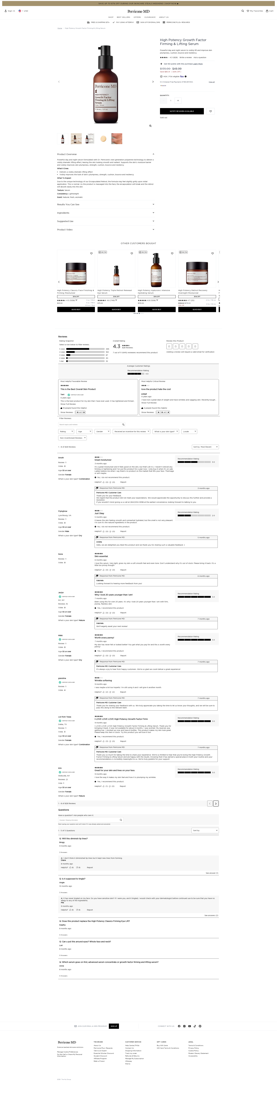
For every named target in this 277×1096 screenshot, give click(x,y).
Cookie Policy (193, 1051)
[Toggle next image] (153, 81)
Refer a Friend (99, 1061)
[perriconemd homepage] (138, 11)
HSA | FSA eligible (171, 76)
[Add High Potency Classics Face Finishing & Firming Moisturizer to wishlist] (91, 253)
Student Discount (100, 1056)
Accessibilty (193, 1056)
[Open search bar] (242, 11)
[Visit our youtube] (189, 1026)
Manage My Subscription (134, 1058)
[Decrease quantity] (163, 100)
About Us (97, 1045)
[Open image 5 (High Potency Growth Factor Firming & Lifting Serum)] (116, 138)
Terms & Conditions (195, 1045)
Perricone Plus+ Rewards (103, 1048)
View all (212, 82)
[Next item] (218, 282)
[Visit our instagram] (184, 1026)
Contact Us (129, 1048)
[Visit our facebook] (179, 1026)
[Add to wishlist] (210, 111)
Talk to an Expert (100, 1051)
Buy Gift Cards (162, 1045)
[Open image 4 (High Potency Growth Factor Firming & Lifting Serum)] (103, 138)
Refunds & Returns (132, 1056)
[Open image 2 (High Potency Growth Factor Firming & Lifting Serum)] (76, 138)
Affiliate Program (100, 1058)
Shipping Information (133, 1051)
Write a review (185, 57)
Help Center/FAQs (132, 1045)
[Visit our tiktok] (194, 1026)
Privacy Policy (193, 1048)
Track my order (131, 1053)
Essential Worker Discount (104, 1053)
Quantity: (164, 95)
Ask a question (200, 57)
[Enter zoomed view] (150, 125)
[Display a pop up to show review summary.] (76, 300)
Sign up (114, 1026)
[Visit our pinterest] (200, 1026)
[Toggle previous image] (59, 81)
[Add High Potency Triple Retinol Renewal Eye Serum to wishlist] (131, 253)
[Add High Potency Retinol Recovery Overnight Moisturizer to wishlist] (212, 253)
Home (60, 28)
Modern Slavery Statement (198, 1053)
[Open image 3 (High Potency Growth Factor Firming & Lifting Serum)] (89, 138)
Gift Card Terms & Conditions (168, 1048)
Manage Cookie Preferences (67, 1052)
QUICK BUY (76, 309)
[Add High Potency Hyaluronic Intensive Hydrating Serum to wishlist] (172, 253)
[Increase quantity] (178, 100)
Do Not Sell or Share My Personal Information (69, 1055)
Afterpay (128, 1061)
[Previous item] (59, 282)
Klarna (127, 1064)
